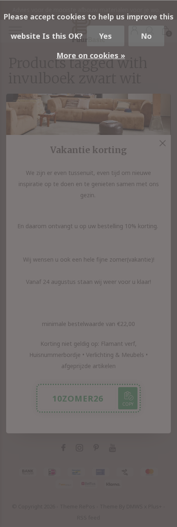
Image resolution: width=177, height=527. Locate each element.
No (146, 36)
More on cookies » (90, 55)
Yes (105, 36)
